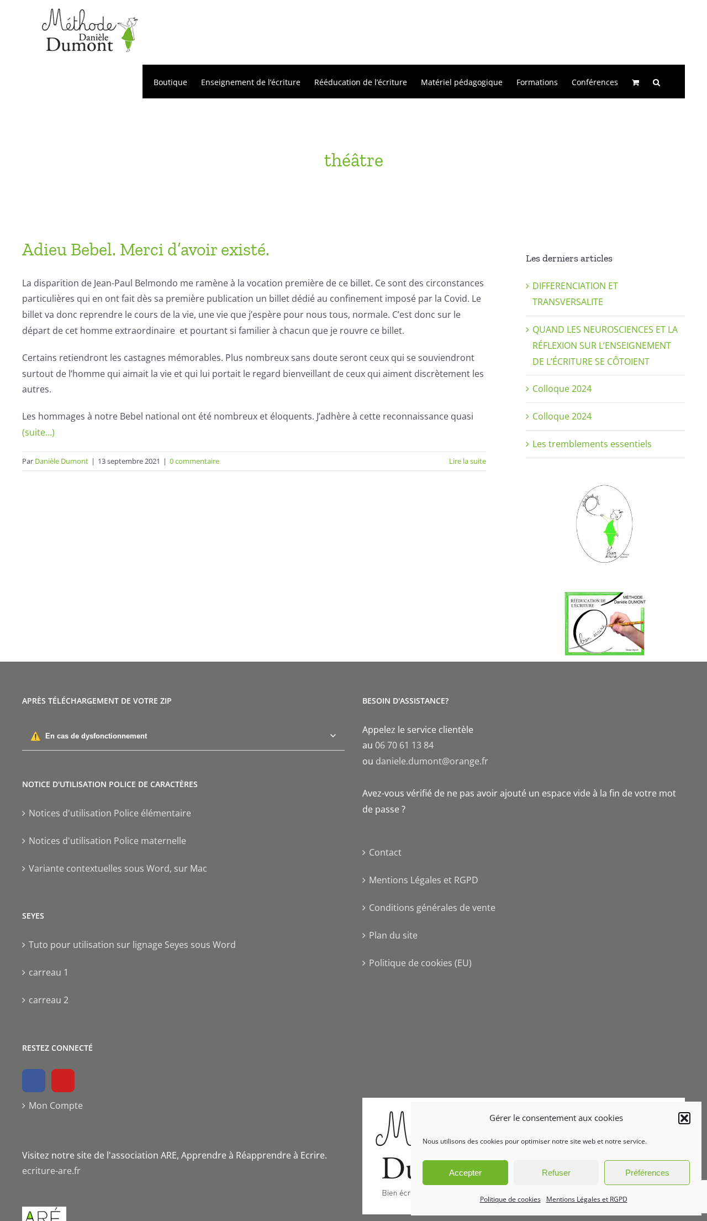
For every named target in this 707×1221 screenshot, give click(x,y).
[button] (684, 1118)
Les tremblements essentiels (592, 444)
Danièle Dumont (61, 461)
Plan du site (393, 935)
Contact (385, 852)
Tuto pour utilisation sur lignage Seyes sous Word (132, 945)
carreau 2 (48, 1000)
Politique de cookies (510, 1199)
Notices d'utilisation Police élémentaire (110, 813)
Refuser (556, 1172)
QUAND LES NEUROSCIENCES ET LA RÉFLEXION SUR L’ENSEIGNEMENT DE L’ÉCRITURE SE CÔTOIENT (605, 345)
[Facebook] (33, 1080)
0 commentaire (194, 461)
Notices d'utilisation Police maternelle (107, 841)
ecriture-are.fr (51, 1171)
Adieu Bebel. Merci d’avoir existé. (146, 249)
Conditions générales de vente (432, 908)
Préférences (647, 1172)
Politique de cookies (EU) (420, 963)
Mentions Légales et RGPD (586, 1199)
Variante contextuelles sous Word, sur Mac (118, 868)
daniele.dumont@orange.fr (432, 761)
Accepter (465, 1172)
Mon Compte (56, 1105)
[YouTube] (63, 1080)
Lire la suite (467, 461)
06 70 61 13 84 (404, 745)
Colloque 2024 (562, 388)
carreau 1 (48, 972)
